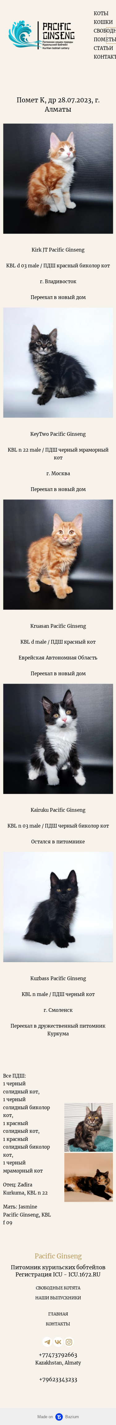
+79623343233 (58, 1379)
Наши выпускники (58, 1298)
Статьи (103, 48)
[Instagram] (69, 1342)
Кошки (103, 22)
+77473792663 (58, 1354)
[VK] (58, 1342)
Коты (101, 13)
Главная (58, 1314)
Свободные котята (58, 1288)
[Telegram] (47, 1342)
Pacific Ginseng (58, 1256)
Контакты (58, 1324)
